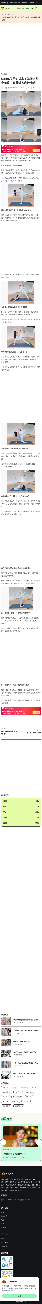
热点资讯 (4, 1216)
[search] (36, 8)
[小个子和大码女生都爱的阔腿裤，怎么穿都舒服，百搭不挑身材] (6, 1064)
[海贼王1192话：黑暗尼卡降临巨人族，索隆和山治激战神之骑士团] (6, 1053)
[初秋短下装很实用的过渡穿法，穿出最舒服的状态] (6, 1032)
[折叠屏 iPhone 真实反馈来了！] (6, 1042)
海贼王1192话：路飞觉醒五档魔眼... (24, 1074)
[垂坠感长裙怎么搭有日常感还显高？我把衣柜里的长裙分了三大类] (6, 1021)
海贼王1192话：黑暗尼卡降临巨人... (24, 1052)
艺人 (5, 812)
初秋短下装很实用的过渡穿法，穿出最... (26, 1030)
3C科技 (3, 1227)
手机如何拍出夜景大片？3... (14, 1154)
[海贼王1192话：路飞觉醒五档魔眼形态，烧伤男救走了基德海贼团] (6, 1075)
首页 (2, 15)
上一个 (6, 728)
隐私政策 (4, 1246)
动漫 (2, 1220)
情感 (5, 801)
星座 (2, 1212)
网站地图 (4, 1238)
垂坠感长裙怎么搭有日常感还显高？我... (26, 1020)
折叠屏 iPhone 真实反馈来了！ (23, 1041)
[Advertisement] (21, 49)
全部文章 (10, 15)
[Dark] (32, 8)
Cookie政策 (5, 1242)
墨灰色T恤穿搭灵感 (34, 733)
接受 (19, 1296)
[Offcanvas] (40, 8)
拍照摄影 (4, 74)
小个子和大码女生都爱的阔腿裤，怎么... (26, 1063)
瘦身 (5, 817)
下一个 (36, 730)
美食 (2, 1224)
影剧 (5, 823)
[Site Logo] (5, 8)
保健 (5, 806)
